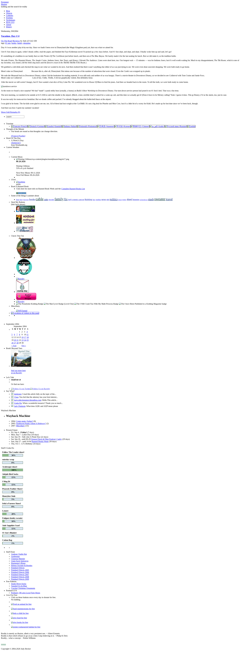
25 (28, 340)
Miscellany (20, 426)
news (103, 199)
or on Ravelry (16, 373)
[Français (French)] (19, 126)
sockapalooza (144, 199)
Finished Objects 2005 (20, 570)
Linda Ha (18, 403)
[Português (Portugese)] (87, 126)
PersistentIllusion (5, 3)
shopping (27, 43)
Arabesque (15, 556)
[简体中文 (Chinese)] (140, 126)
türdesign (17, 394)
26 (12, 343)
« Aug (13, 346)
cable (39, 199)
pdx (108, 200)
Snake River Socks (18, 584)
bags (17, 200)
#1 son (7, 43)
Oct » (24, 346)
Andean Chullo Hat (19, 554)
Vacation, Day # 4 (10, 36)
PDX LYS (10, 22)
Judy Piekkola (19, 406)
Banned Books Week (40, 441)
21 (18, 340)
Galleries (9, 15)
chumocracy (16, 143)
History (9, 27)
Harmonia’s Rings (18, 563)
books (13, 43)
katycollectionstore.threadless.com (27, 400)
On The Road (6, 41)
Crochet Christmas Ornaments (23, 588)
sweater (159, 199)
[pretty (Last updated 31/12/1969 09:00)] (20, 182)
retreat (120, 199)
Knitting (88, 199)
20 (15, 340)
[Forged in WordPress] (21, 311)
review (124, 200)
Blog (8, 11)
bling (21, 199)
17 (25, 337)
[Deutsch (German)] (36, 126)
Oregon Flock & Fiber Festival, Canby (46, 439)
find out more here (18, 370)
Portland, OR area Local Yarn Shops (25, 593)
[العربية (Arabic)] (157, 126)
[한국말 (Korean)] (122, 126)
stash (151, 199)
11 (27, 334)
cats (46, 199)
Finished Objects (17, 568)
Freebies (9, 18)
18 (28, 337)
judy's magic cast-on (76, 200)
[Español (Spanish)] (53, 126)
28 (18, 343)
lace (94, 200)
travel (169, 199)
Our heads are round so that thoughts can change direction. (34, 133)
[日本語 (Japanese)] (105, 126)
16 (23, 337)
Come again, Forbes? (24, 421)
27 (15, 343)
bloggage (26, 199)
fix (66, 199)
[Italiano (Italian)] (69, 126)
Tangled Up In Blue (19, 586)
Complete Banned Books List (73, 189)
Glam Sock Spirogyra (19, 561)
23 (23, 340)
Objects (9, 13)
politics (114, 199)
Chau (16, 397)
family (19, 43)
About (8, 25)
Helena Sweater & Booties (21, 565)
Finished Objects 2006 (20, 572)
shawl (129, 199)
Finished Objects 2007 (20, 575)
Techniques (10, 20)
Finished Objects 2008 (20, 577)
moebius (98, 200)
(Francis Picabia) (18, 136)
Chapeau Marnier (18, 559)
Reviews (16, 41)
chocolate (51, 200)
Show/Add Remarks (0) (10, 112)
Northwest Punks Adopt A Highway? (31, 423)
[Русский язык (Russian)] (176, 126)
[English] (191, 126)
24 (25, 340)
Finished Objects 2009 (20, 579)
